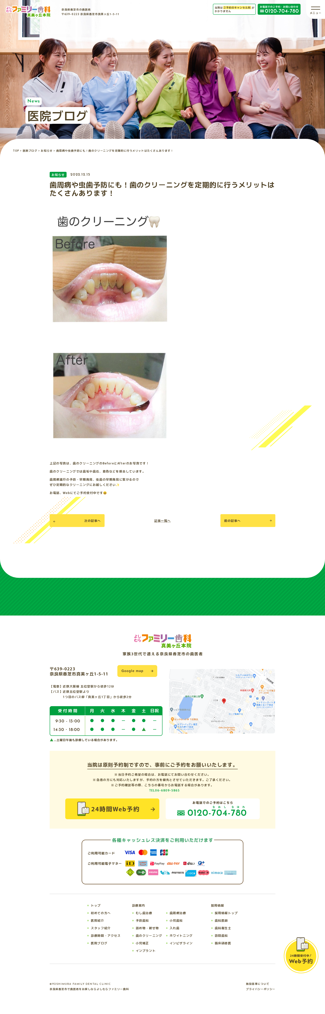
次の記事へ (92, 520)
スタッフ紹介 (101, 928)
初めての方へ (101, 913)
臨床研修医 (223, 943)
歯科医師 (221, 920)
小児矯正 (142, 943)
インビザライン (181, 943)
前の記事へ (232, 520)
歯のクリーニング (149, 935)
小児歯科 (176, 920)
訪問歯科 (221, 935)
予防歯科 (142, 920)
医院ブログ (99, 943)
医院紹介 (97, 920)
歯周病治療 (178, 913)
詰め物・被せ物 (147, 928)
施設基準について (258, 984)
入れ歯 (175, 928)
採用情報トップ (226, 913)
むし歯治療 (144, 913)
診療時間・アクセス (106, 935)
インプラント (146, 950)
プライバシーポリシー (260, 989)
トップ (96, 905)
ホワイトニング (181, 935)
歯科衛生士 (223, 928)
